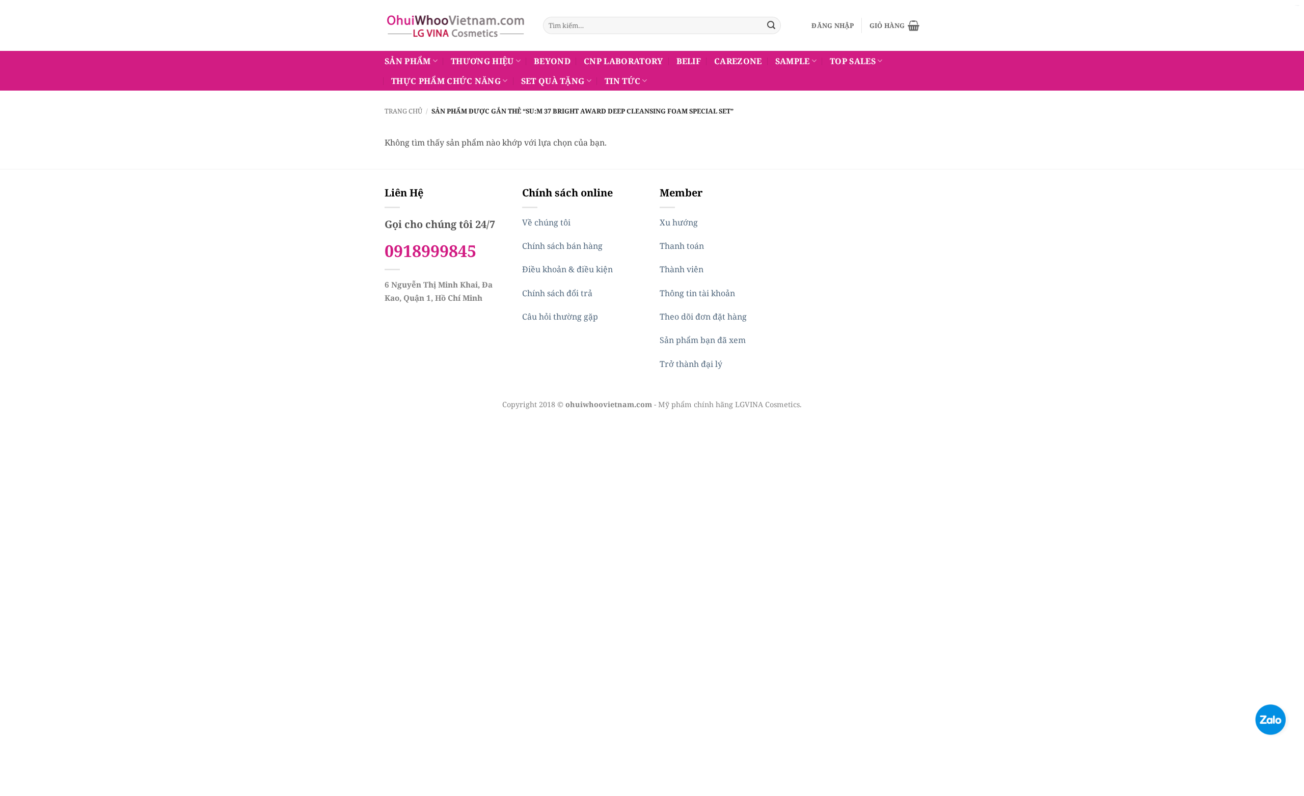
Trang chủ (403, 111)
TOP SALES (853, 61)
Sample (792, 61)
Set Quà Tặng (553, 81)
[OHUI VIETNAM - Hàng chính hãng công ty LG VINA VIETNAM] (456, 25)
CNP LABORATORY (623, 61)
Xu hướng (679, 222)
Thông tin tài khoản (697, 293)
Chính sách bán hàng (562, 245)
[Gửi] (771, 25)
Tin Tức (622, 81)
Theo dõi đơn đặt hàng (703, 316)
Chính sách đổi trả (557, 293)
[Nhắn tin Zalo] (1270, 718)
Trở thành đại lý (691, 363)
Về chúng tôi (546, 222)
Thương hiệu (482, 61)
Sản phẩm (408, 61)
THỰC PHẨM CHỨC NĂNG (446, 81)
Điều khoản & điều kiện (567, 269)
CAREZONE (738, 61)
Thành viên (681, 269)
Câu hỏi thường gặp (560, 316)
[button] (832, 25)
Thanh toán (682, 245)
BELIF (688, 61)
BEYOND (552, 61)
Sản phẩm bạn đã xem (703, 340)
